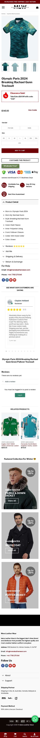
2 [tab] (9, 351)
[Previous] (1, 433)
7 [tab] (25, 351)
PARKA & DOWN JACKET (15, 494)
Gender (4, 122)
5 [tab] (18, 351)
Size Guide (32, 110)
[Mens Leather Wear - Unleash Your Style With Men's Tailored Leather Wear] (20, 7)
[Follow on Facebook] (3, 280)
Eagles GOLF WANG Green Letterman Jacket (10, 445)
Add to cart (20, 150)
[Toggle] (4, 202)
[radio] (10, 128)
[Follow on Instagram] (7, 280)
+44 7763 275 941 (15, 274)
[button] (3, 7)
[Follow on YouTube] (14, 280)
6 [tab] (22, 351)
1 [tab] (6, 351)
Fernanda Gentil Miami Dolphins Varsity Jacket (29, 445)
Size (3, 133)
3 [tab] (12, 351)
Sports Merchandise (13, 14)
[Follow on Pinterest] (11, 280)
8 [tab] (28, 351)
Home (3, 14)
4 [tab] (15, 351)
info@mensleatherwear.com (18, 270)
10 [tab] (34, 351)
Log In (20, 395)
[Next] (38, 433)
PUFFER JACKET (15, 594)
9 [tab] (31, 351)
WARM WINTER (12, 490)
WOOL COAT (13, 545)
